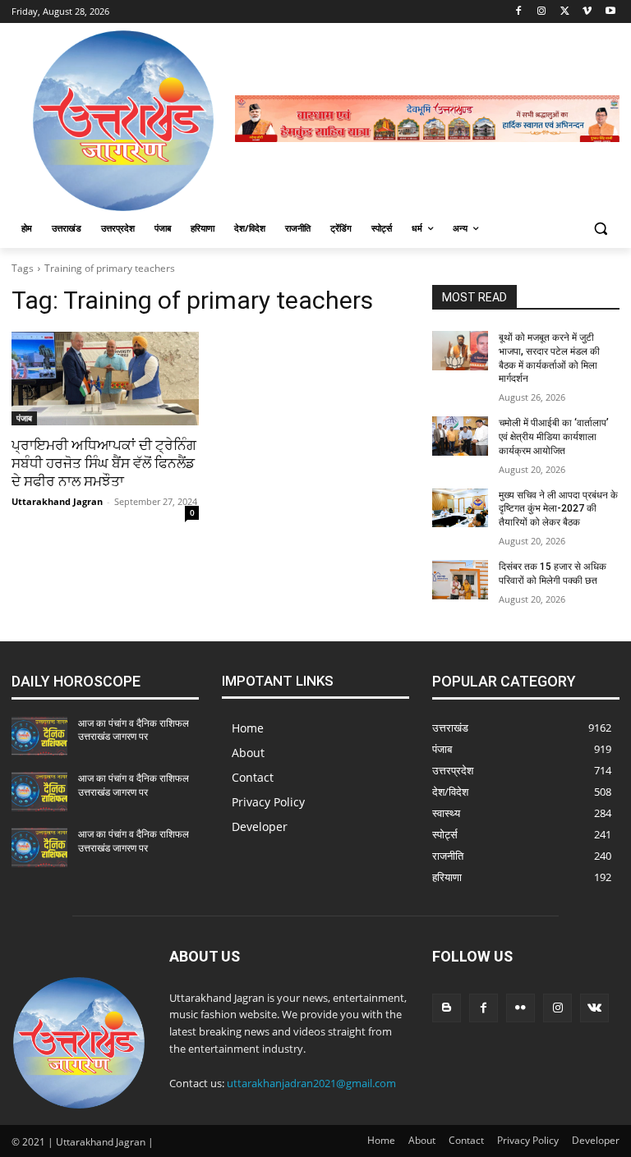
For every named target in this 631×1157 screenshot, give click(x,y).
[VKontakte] (594, 1008)
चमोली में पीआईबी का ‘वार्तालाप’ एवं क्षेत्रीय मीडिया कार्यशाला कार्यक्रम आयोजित (554, 437)
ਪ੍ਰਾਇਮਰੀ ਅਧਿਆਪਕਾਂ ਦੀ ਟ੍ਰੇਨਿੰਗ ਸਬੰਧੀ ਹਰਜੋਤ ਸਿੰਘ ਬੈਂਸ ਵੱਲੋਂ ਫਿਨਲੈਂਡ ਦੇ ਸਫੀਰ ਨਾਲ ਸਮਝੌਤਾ (104, 463)
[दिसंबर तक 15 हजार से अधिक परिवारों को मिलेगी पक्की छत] (460, 579)
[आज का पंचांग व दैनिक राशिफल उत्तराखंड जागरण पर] (39, 736)
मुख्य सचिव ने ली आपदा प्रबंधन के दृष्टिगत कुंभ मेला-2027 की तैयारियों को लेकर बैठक (558, 509)
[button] (600, 228)
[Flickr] (520, 1008)
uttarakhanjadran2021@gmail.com (311, 1083)
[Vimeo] (587, 11)
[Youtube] (610, 11)
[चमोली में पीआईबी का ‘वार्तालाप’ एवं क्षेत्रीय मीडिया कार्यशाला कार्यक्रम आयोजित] (460, 436)
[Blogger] (446, 1008)
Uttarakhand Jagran (57, 501)
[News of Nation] (123, 120)
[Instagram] (541, 11)
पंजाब (24, 418)
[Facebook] (518, 11)
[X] (564, 11)
